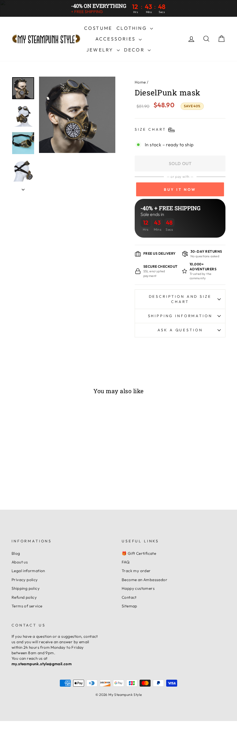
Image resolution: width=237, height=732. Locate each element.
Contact (129, 597)
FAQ (125, 562)
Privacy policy (25, 579)
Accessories (116, 39)
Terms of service (27, 606)
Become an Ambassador (144, 579)
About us (20, 562)
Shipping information (180, 315)
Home (140, 82)
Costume (98, 28)
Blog (16, 553)
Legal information (28, 570)
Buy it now (180, 189)
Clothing (132, 28)
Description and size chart (180, 299)
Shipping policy (26, 588)
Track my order (136, 570)
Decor (135, 50)
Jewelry (100, 50)
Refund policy (24, 597)
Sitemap (129, 606)
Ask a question (180, 330)
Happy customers (138, 588)
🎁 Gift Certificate (139, 553)
